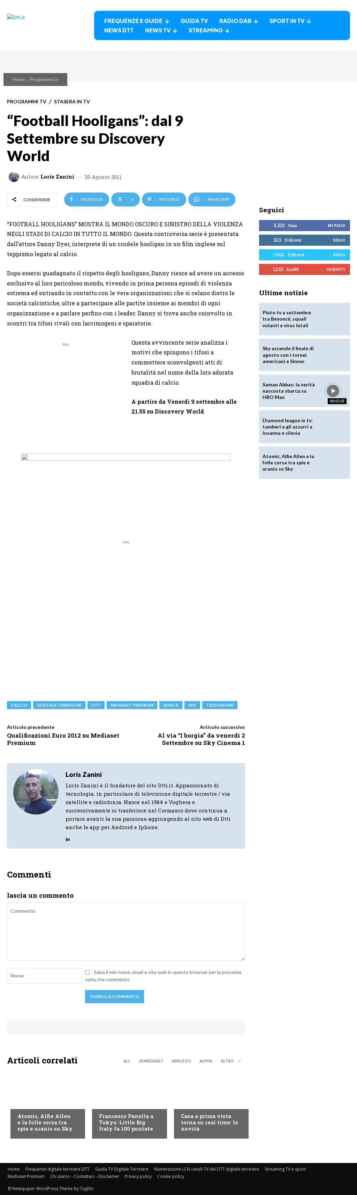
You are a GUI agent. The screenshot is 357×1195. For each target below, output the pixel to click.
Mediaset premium (132, 705)
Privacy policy (138, 1176)
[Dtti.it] (50, 26)
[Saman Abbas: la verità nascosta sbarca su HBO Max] (333, 390)
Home (18, 79)
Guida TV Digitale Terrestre (122, 1169)
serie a (170, 705)
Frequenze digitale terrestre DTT (57, 1169)
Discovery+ (113, 1103)
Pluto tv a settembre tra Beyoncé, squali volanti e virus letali (287, 318)
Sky (192, 705)
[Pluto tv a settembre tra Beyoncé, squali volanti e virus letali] (333, 319)
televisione (220, 705)
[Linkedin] (68, 837)
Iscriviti (336, 269)
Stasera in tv (72, 101)
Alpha (205, 1061)
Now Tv (26, 1103)
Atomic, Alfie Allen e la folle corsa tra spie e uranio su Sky (45, 1122)
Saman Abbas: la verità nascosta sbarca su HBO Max (289, 391)
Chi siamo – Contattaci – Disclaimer (84, 1176)
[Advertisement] (65, 397)
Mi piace (336, 225)
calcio (19, 705)
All (126, 1061)
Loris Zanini (57, 176)
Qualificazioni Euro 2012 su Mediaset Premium (63, 738)
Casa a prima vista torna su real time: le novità (209, 1122)
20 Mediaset (151, 1061)
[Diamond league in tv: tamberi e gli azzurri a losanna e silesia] (333, 426)
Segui (339, 240)
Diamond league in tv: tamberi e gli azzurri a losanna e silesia (288, 426)
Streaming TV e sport (285, 1169)
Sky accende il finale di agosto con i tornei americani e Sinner (288, 354)
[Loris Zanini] (15, 177)
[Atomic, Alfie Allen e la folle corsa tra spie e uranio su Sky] (44, 1103)
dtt (96, 705)
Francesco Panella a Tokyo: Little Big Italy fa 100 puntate (126, 1122)
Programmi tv (44, 79)
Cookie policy (170, 1176)
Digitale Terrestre (59, 705)
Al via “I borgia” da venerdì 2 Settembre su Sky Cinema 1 (201, 738)
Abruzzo (181, 1061)
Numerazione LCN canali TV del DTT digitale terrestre (206, 1169)
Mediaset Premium (26, 1176)
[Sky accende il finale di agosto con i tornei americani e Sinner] (333, 354)
